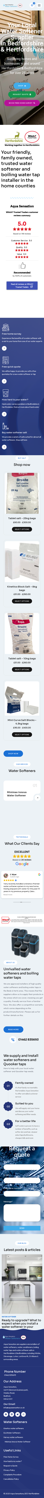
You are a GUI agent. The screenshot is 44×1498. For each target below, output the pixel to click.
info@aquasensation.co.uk (14, 1407)
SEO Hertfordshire (31, 1493)
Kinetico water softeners (14, 1428)
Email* (6, 1175)
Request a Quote (10, 1466)
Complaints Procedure (12, 1474)
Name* (7, 1161)
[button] (39, 5)
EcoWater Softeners (12, 1433)
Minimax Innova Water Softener (17, 794)
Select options (22, 529)
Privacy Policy (9, 1470)
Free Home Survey (11, 1457)
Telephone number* (13, 1188)
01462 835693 (10, 1375)
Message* (8, 1201)
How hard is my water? (13, 1461)
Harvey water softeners (13, 1437)
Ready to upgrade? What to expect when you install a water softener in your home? (21, 1325)
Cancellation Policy (11, 1479)
